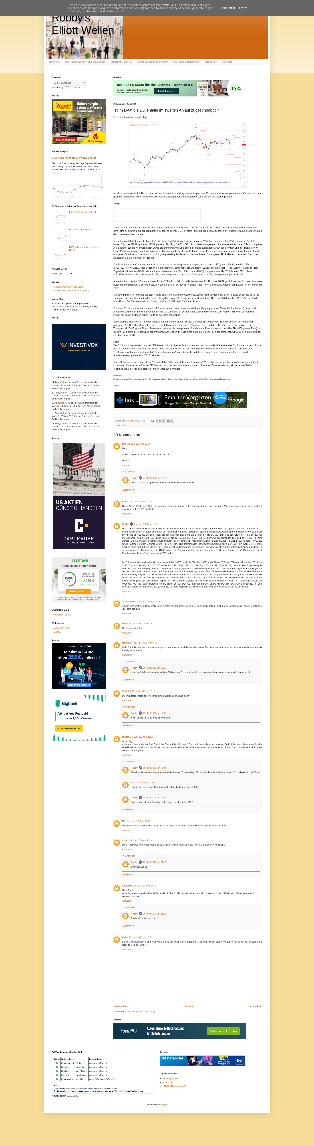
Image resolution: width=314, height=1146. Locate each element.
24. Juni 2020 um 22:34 (141, 501)
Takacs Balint (129, 601)
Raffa (125, 623)
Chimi (125, 840)
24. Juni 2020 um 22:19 (139, 444)
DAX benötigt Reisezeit (80, 229)
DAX (124, 425)
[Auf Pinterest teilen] (172, 421)
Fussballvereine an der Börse (68, 287)
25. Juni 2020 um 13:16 (154, 797)
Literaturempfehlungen (186, 61)
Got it (243, 8)
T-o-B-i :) (126, 691)
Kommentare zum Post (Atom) (140, 1011)
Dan (124, 444)
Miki (124, 821)
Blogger (163, 1104)
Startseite (54, 61)
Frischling (127, 885)
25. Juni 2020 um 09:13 (140, 623)
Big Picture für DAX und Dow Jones (85, 61)
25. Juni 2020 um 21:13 (154, 862)
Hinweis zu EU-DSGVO (174, 1086)
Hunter (125, 737)
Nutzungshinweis (171, 1078)
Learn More (228, 8)
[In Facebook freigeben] (168, 421)
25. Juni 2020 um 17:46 (140, 840)
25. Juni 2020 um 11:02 (154, 713)
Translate (75, 87)
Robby (134, 478)
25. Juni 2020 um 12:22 (139, 821)
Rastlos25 (127, 643)
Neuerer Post (120, 1006)
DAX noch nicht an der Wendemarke (74, 157)
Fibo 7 (125, 501)
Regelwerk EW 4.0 (121, 61)
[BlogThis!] (162, 421)
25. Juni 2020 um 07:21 (146, 524)
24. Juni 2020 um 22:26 (154, 478)
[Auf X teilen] (165, 421)
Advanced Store (62, 628)
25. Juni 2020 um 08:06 (148, 601)
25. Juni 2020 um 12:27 (149, 782)
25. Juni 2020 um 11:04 (154, 768)
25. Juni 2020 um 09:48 (145, 643)
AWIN (57, 632)
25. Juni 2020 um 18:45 (140, 937)
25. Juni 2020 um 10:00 (154, 668)
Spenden (227, 61)
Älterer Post (255, 1006)
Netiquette (211, 61)
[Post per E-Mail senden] (152, 421)
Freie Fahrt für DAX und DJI (82, 212)
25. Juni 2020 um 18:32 (145, 885)
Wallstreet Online (62, 614)
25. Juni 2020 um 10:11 (143, 691)
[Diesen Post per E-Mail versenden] (158, 421)
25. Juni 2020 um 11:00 (141, 737)
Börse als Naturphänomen (153, 61)
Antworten (127, 465)
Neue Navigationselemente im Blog (71, 290)
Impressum (168, 1082)
